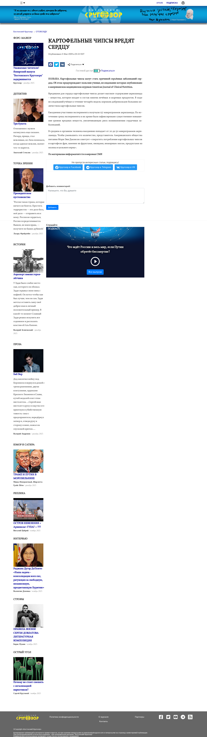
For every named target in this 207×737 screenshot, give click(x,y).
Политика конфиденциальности (64, 717)
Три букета (19, 124)
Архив (159, 3)
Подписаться (108, 70)
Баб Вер (17, 374)
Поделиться (76, 64)
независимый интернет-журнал (103, 20)
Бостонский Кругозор (32, 729)
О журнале (104, 717)
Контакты (103, 721)
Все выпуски (95, 272)
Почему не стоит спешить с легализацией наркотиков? (28, 686)
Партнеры (139, 717)
